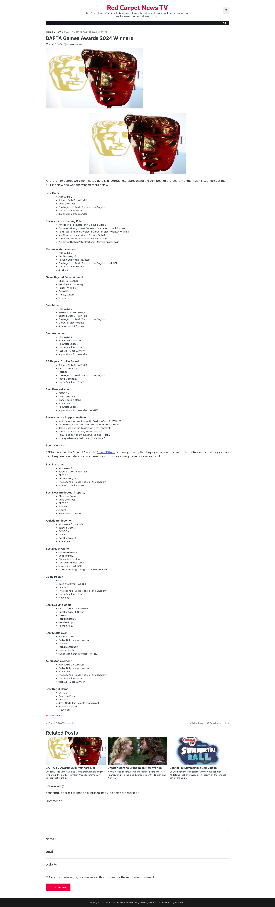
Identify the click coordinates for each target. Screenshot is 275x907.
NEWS (59, 716)
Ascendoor (154, 902)
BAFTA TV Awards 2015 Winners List (70, 767)
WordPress (180, 902)
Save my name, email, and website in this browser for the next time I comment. (101, 877)
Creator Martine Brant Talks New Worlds (135, 767)
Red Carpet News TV (137, 7)
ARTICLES (50, 716)
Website (51, 865)
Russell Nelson (75, 44)
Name (51, 839)
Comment (54, 801)
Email (50, 852)
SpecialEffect (106, 452)
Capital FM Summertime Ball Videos (193, 767)
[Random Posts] (225, 23)
